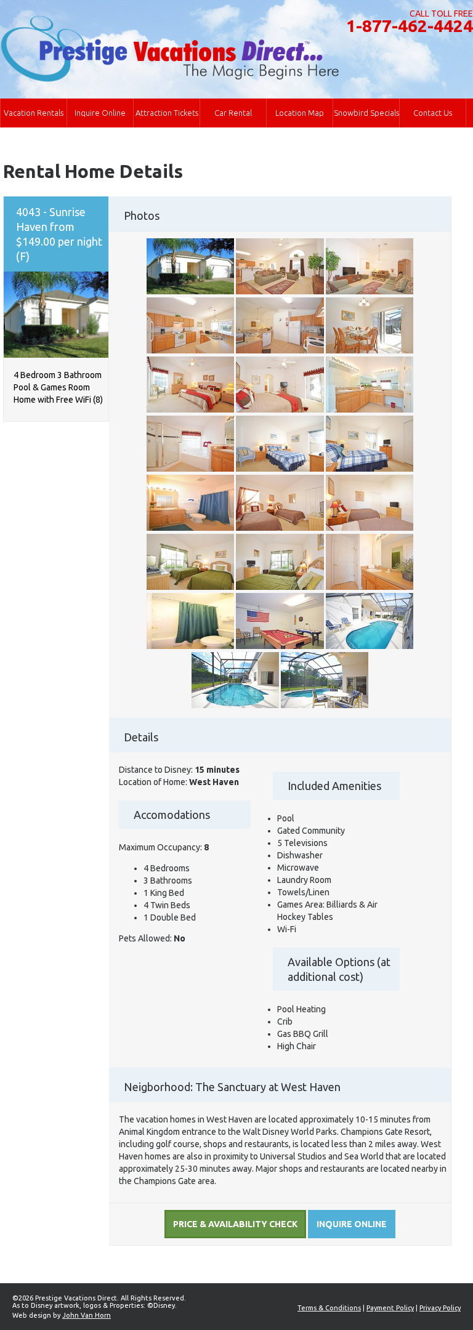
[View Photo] (190, 291)
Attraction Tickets (166, 112)
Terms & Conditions (329, 1308)
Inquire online (352, 1224)
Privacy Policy (440, 1308)
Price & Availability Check (235, 1224)
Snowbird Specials (366, 112)
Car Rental (233, 112)
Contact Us (432, 112)
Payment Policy (390, 1308)
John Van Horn (86, 1315)
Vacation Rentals (33, 112)
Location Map (299, 112)
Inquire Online (100, 112)
